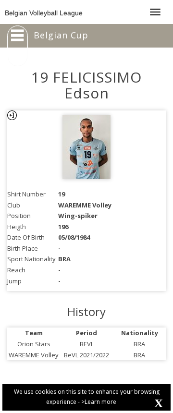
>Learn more (98, 402)
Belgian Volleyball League (44, 13)
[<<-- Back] (12, 115)
